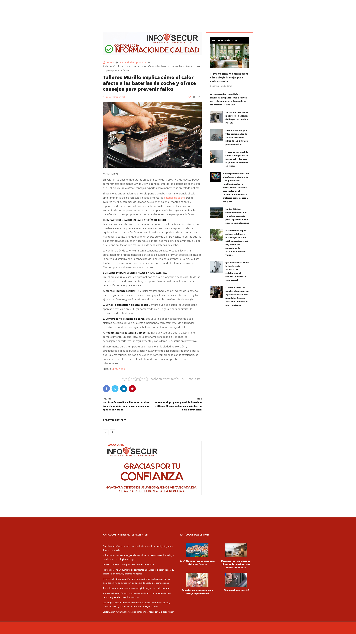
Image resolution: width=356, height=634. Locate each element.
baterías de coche (174, 197)
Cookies (223, 629)
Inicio (102, 21)
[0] (189, 96)
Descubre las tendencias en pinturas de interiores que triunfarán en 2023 (235, 564)
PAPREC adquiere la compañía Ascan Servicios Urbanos (129, 564)
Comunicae (118, 368)
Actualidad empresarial (174, 21)
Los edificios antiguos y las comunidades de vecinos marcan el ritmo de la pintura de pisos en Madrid (236, 137)
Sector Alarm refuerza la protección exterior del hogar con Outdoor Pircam (138, 611)
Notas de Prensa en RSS (114, 97)
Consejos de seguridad (123, 21)
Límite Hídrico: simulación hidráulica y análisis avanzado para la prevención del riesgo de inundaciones (237, 216)
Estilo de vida (148, 21)
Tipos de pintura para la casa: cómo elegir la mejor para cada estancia (229, 77)
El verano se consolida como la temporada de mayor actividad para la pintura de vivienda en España (236, 159)
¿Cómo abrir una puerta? (235, 590)
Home (110, 62)
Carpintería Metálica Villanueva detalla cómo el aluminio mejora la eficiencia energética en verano (126, 404)
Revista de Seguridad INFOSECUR (155, 629)
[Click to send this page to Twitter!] (115, 388)
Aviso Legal (202, 629)
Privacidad (213, 629)
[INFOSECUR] (124, 9)
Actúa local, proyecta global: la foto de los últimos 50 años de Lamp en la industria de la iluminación (178, 404)
